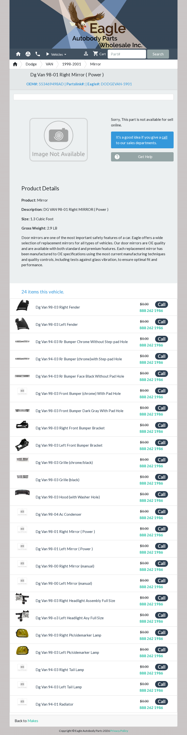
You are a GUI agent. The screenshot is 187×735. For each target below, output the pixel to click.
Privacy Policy (119, 731)
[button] (16, 305)
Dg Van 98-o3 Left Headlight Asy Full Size (70, 618)
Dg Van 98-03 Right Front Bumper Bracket (70, 428)
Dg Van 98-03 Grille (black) (57, 480)
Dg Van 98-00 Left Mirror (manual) (64, 583)
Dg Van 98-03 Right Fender (58, 307)
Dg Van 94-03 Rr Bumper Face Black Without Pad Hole (80, 376)
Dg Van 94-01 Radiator (55, 704)
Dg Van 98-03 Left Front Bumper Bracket (69, 445)
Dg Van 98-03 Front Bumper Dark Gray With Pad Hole (79, 410)
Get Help (133, 157)
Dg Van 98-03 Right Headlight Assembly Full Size (75, 600)
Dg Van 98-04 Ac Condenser (59, 514)
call (164, 137)
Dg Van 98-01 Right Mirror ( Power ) (65, 531)
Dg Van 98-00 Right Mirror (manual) (65, 566)
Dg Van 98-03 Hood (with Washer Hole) (68, 497)
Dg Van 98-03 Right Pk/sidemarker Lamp (68, 635)
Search (158, 54)
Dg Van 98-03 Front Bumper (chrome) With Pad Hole (78, 393)
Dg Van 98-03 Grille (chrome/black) (64, 462)
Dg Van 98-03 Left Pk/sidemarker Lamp (67, 652)
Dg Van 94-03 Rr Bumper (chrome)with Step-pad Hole (79, 359)
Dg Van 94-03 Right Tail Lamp (60, 669)
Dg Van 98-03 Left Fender (57, 324)
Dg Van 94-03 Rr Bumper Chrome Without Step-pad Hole (82, 341)
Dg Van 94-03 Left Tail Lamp (59, 687)
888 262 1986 (151, 310)
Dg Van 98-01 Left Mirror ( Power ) (64, 549)
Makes (33, 720)
